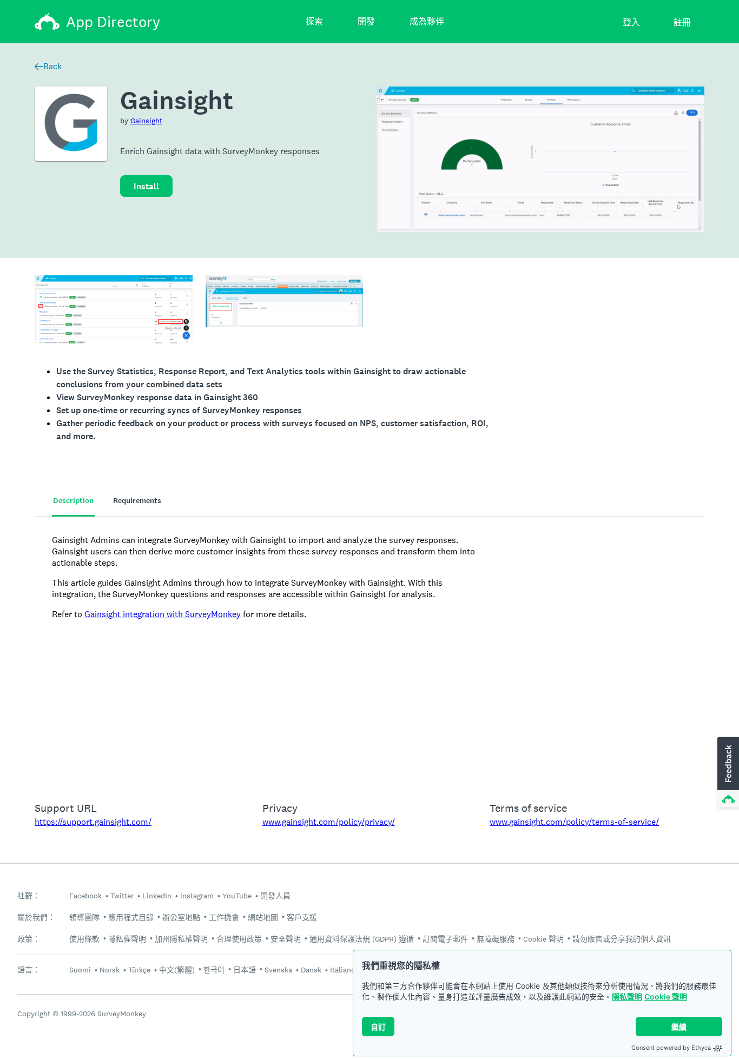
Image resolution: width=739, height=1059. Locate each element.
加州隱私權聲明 (181, 939)
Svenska (278, 970)
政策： (28, 939)
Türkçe (139, 970)
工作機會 (224, 917)
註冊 (682, 22)
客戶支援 (302, 917)
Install (146, 186)
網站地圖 (263, 917)
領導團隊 (84, 917)
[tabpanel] (369, 652)
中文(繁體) (177, 970)
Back (52, 66)
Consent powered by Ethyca (671, 1047)
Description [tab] (73, 500)
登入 (631, 22)
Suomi (80, 970)
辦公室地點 (181, 917)
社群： (28, 896)
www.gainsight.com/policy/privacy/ (328, 822)
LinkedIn (156, 896)
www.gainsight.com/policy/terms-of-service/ (574, 822)
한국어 (214, 970)
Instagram (197, 896)
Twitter (122, 896)
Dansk (311, 970)
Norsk (110, 970)
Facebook (85, 896)
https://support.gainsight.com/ (93, 822)
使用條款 (84, 939)
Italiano (342, 970)
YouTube (237, 896)
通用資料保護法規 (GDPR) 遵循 (361, 939)
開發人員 (275, 896)
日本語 (244, 970)
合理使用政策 (239, 939)
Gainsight (146, 120)
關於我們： (36, 917)
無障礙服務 (495, 939)
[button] (727, 772)
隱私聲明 (627, 996)
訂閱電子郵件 (445, 939)
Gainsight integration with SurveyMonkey (162, 614)
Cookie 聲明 (665, 996)
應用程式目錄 (131, 917)
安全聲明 (285, 939)
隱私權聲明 (127, 939)
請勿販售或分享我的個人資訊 (621, 939)
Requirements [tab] (137, 500)
